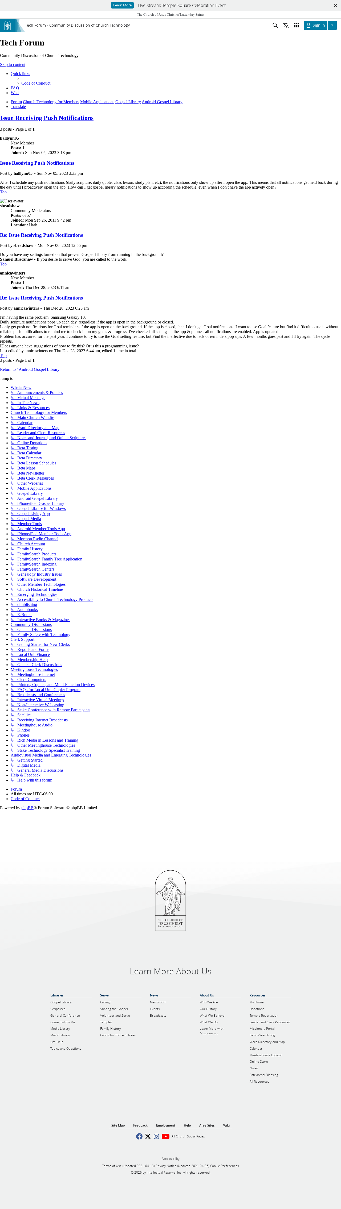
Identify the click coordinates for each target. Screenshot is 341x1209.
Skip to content (12, 64)
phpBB (27, 807)
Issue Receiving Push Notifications (47, 117)
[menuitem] (35, 83)
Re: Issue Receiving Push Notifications (41, 235)
